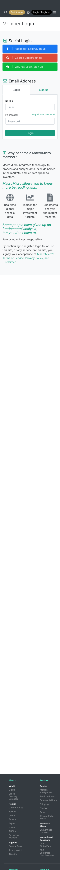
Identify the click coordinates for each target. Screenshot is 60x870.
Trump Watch (15, 850)
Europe (12, 819)
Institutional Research (46, 838)
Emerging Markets (14, 836)
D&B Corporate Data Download (47, 853)
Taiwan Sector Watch (47, 817)
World (12, 786)
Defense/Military (48, 800)
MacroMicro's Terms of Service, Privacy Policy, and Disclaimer (28, 258)
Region (12, 804)
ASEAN (12, 831)
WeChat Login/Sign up (28, 66)
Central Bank (15, 846)
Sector (43, 786)
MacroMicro (6, 3)
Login (30, 133)
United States (16, 807)
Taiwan (12, 811)
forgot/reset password (43, 114)
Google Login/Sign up (28, 57)
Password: (11, 115)
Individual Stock (45, 824)
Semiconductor (47, 796)
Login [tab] (16, 89)
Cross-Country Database (13, 796)
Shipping (44, 804)
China (12, 815)
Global (12, 789)
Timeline (13, 854)
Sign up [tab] (43, 89)
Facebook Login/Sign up (30, 48)
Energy (43, 808)
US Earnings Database (46, 831)
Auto (42, 812)
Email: (9, 100)
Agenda (13, 842)
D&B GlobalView (45, 845)
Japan (12, 823)
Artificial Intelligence (46, 791)
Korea (12, 827)
